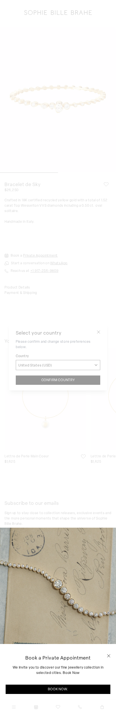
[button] (108, 656)
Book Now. (58, 689)
